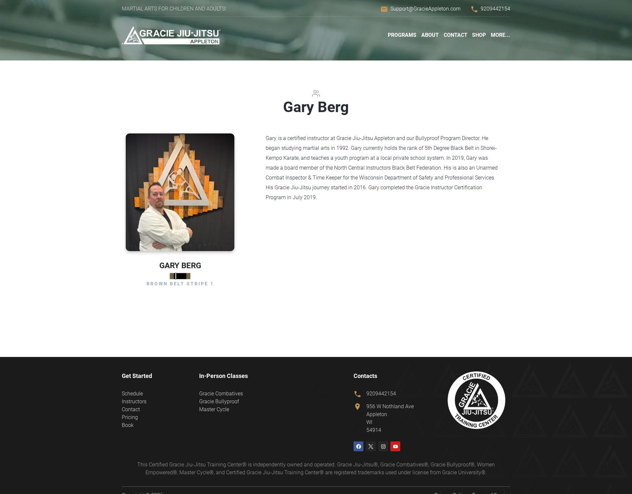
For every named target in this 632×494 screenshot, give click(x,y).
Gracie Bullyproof (219, 401)
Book (128, 425)
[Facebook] (358, 446)
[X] (371, 446)
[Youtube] (395, 446)
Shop (479, 35)
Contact (455, 35)
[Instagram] (383, 446)
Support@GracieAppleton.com (425, 9)
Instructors (134, 401)
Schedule (132, 393)
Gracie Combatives (221, 393)
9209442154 (495, 9)
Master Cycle (214, 409)
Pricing (130, 417)
